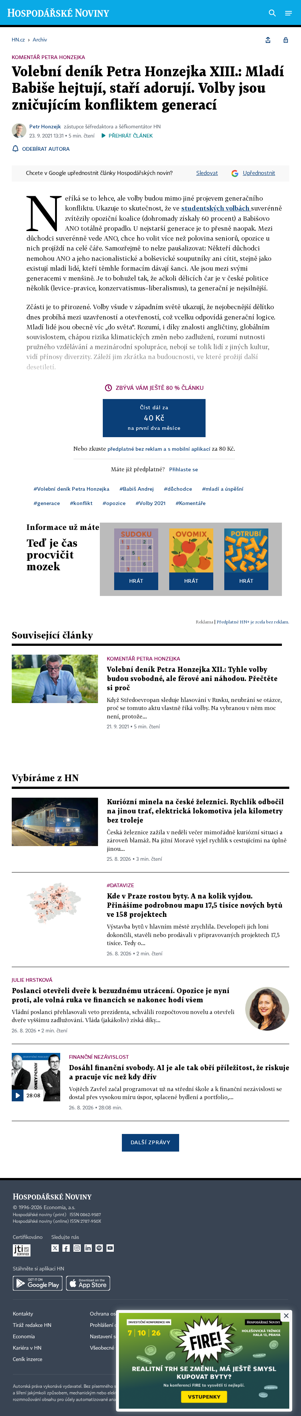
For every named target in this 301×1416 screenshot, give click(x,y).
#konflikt (81, 503)
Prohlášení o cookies (112, 1325)
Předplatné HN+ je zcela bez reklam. (253, 622)
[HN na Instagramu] (77, 1248)
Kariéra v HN (27, 1348)
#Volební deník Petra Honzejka (71, 489)
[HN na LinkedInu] (88, 1248)
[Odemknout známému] (285, 40)
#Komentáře (191, 503)
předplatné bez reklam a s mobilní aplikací (159, 449)
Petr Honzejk (45, 126)
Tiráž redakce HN (32, 1325)
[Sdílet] (268, 40)
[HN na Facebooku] (66, 1248)
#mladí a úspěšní (222, 489)
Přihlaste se (183, 469)
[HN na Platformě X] (55, 1248)
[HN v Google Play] (37, 1283)
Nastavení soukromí (112, 1336)
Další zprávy (150, 1142)
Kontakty (23, 1314)
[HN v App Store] (88, 1283)
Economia (24, 1336)
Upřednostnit (259, 173)
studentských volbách (216, 208)
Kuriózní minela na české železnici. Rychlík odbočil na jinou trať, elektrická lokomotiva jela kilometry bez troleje (195, 811)
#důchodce (178, 489)
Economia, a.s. (59, 1207)
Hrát (136, 581)
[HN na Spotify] (99, 1248)
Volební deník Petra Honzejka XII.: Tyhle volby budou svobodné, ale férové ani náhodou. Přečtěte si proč (192, 679)
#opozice (114, 503)
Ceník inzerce (27, 1359)
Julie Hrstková (32, 980)
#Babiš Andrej (137, 489)
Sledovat (207, 173)
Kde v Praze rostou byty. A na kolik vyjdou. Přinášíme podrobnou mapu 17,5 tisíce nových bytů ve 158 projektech (194, 905)
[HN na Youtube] (110, 1248)
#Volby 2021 (151, 503)
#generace (47, 503)
